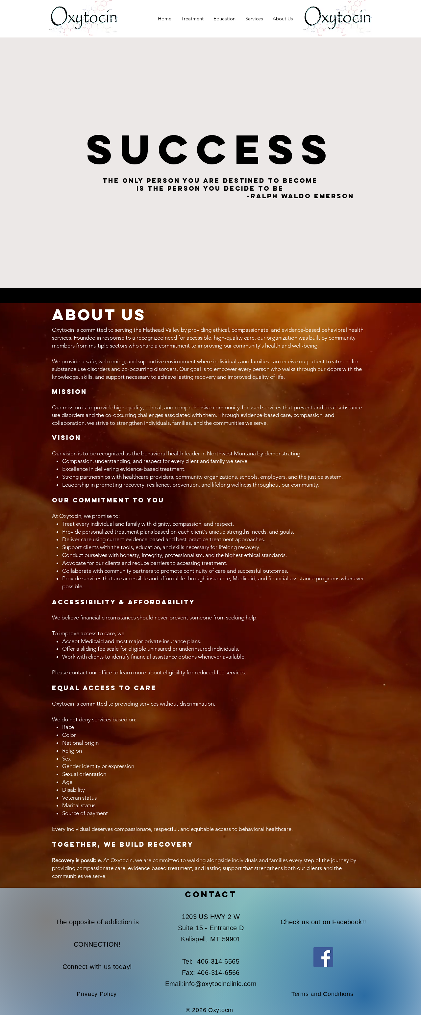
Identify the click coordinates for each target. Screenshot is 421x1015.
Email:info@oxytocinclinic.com (211, 983)
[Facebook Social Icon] (323, 957)
